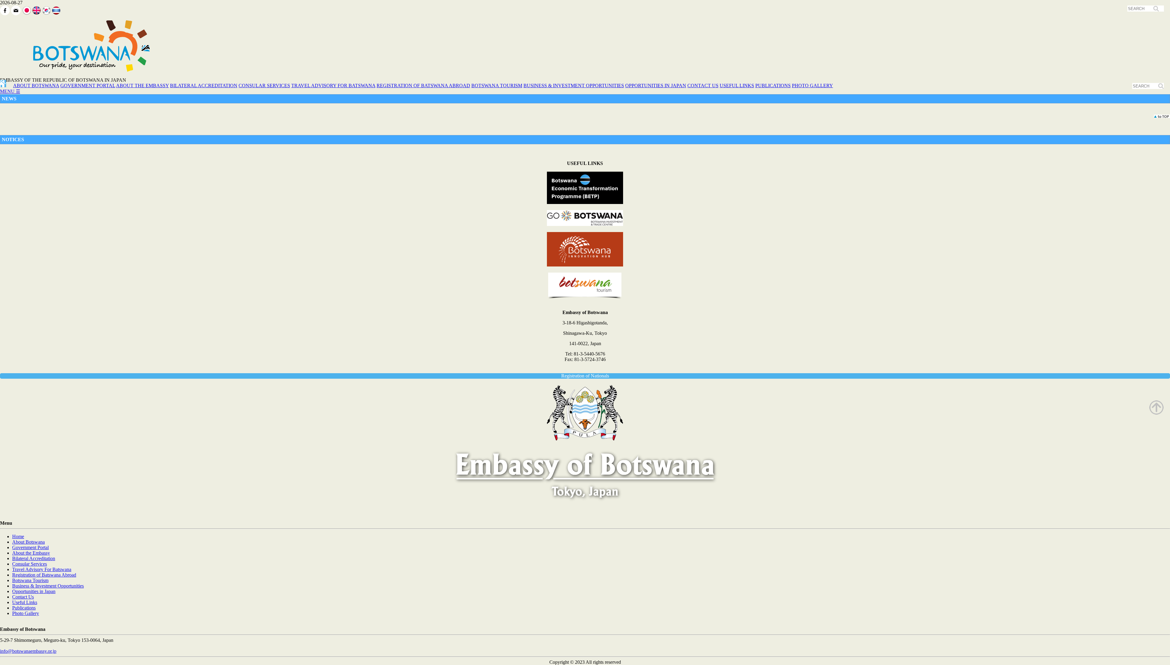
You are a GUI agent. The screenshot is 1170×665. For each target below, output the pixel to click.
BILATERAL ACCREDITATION (203, 85)
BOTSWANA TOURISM (496, 85)
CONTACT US (702, 85)
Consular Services (29, 564)
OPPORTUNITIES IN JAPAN (655, 85)
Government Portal (30, 547)
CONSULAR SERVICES (264, 85)
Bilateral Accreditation (33, 558)
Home (18, 536)
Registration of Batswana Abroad (44, 574)
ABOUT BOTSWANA (36, 85)
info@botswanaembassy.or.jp (28, 651)
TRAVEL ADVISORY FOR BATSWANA (333, 85)
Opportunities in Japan (33, 591)
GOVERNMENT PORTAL (87, 85)
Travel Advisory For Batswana (41, 569)
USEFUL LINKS (737, 85)
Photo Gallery (25, 613)
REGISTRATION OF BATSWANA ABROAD (423, 85)
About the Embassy (31, 553)
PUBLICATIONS (773, 85)
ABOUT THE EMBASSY (142, 85)
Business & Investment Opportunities (48, 585)
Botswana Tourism (30, 580)
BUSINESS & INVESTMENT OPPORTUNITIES (573, 85)
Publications (24, 607)
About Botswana (28, 542)
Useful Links (24, 602)
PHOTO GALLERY (812, 85)
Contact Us (23, 596)
